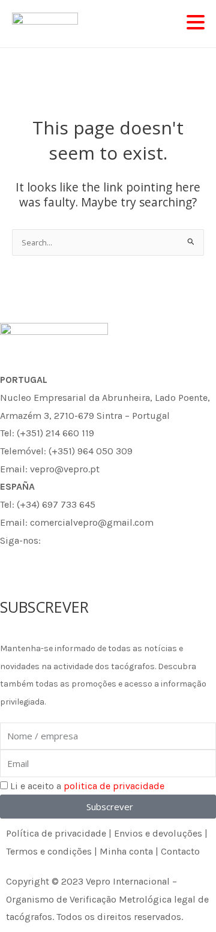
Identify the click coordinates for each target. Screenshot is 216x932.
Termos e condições (49, 851)
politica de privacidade (114, 786)
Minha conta (126, 851)
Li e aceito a (87, 786)
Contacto (180, 851)
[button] (195, 23)
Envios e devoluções (158, 833)
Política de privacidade (56, 833)
